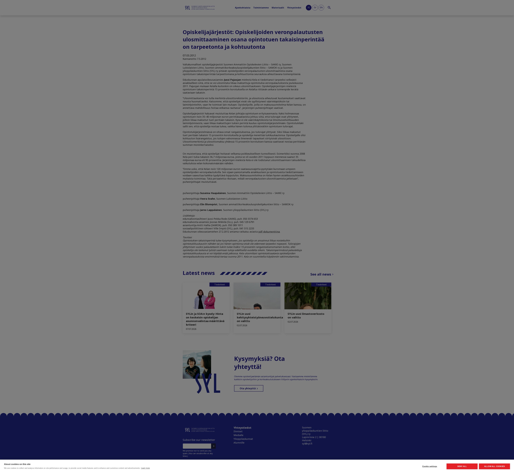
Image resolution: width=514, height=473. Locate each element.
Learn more (145, 468)
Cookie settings (429, 466)
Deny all (462, 466)
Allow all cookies (494, 466)
